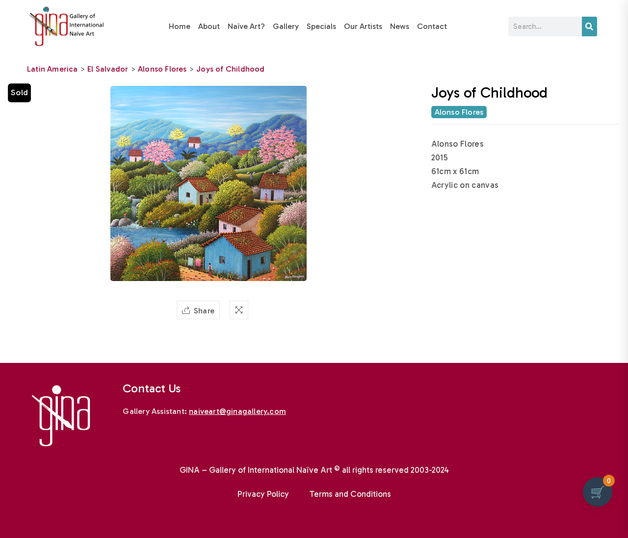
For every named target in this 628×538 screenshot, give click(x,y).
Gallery (286, 26)
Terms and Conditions (350, 494)
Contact (432, 26)
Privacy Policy (263, 494)
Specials (321, 26)
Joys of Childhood (230, 69)
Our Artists (363, 26)
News (399, 26)
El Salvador (107, 69)
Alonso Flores (162, 69)
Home (179, 26)
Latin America (52, 69)
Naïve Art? (246, 26)
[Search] (589, 26)
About (209, 26)
